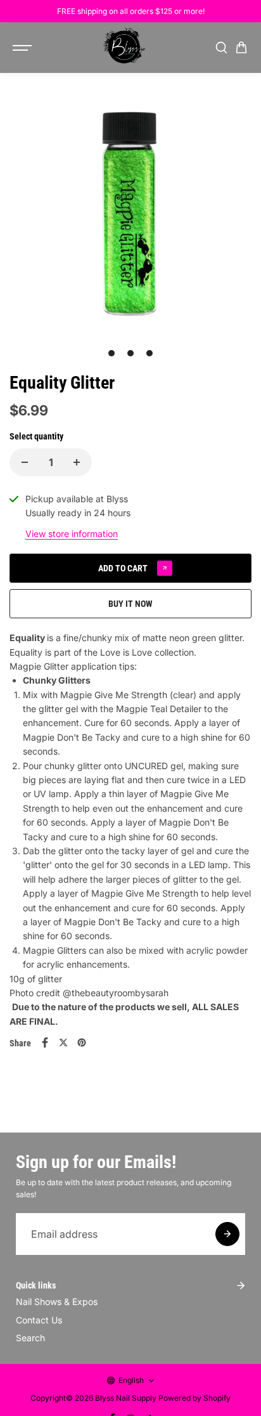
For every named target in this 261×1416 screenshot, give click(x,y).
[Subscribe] (227, 1234)
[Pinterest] (81, 1042)
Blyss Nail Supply (125, 1398)
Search (30, 1337)
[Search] (221, 47)
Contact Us (39, 1320)
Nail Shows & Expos (57, 1301)
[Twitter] (63, 1042)
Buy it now (130, 604)
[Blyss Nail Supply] (124, 47)
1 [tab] (112, 353)
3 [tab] (149, 353)
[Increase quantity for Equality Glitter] (77, 462)
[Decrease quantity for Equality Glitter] (25, 462)
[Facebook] (45, 1042)
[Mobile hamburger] (23, 48)
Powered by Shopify (194, 1398)
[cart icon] (241, 47)
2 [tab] (130, 353)
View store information (71, 533)
